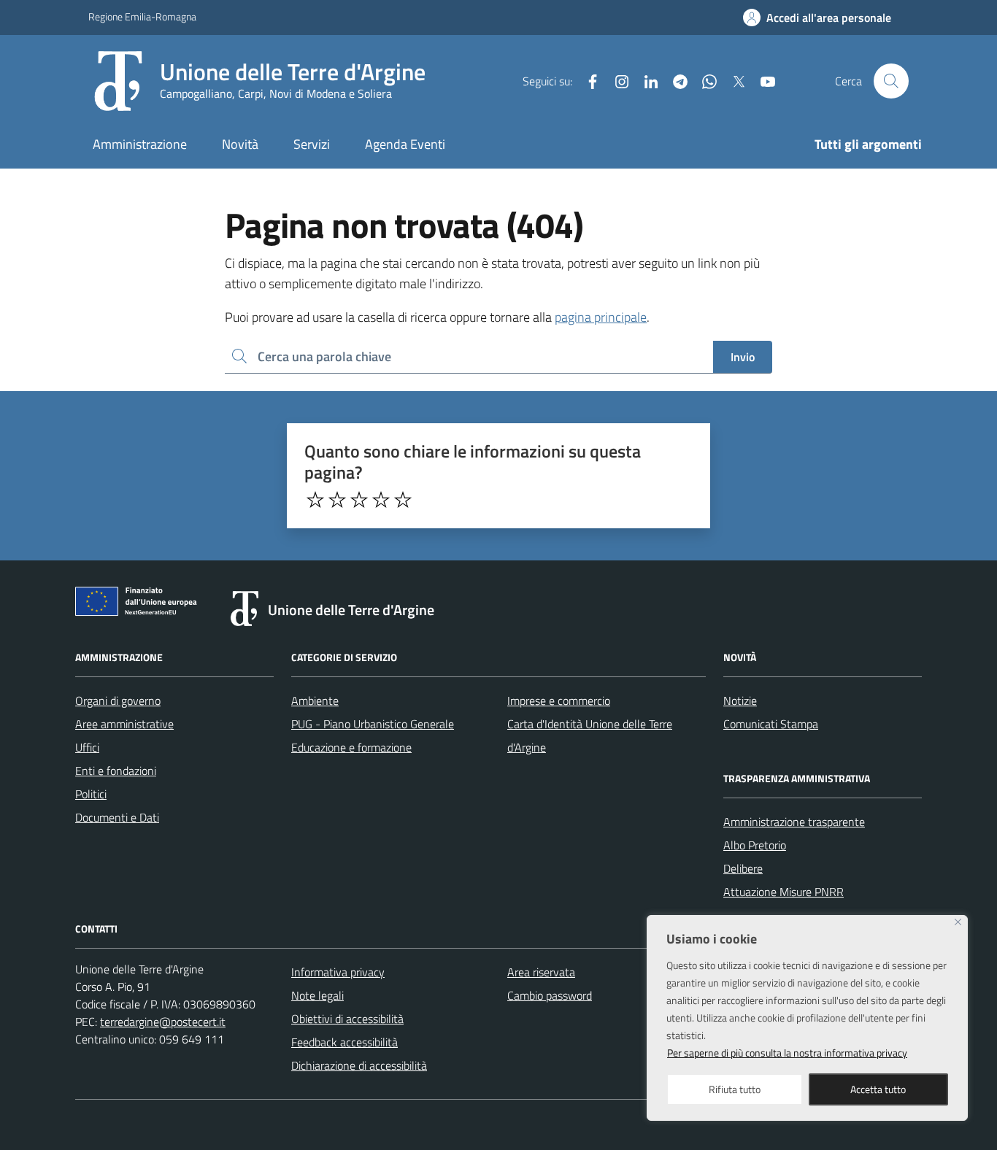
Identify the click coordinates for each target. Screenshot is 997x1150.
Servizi (311, 144)
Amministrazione (140, 144)
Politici (91, 794)
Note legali (317, 995)
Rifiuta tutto (735, 1089)
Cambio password (549, 995)
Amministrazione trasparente (794, 821)
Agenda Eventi (405, 144)
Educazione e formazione (351, 747)
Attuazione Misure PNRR (783, 891)
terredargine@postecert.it (163, 1021)
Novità (240, 144)
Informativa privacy (338, 972)
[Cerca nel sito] (891, 81)
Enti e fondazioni (115, 770)
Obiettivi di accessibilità (347, 1018)
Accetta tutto (878, 1089)
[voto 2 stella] (337, 500)
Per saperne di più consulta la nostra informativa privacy (787, 1052)
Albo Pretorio (754, 845)
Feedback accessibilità (344, 1042)
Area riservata (541, 972)
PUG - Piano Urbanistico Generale (372, 724)
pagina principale (601, 317)
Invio (743, 357)
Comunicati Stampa (770, 724)
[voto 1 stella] (315, 500)
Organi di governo (118, 700)
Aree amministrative (124, 724)
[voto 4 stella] (381, 500)
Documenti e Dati (117, 817)
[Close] (958, 922)
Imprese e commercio (558, 700)
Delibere (743, 868)
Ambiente (315, 700)
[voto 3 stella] (359, 500)
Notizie (740, 700)
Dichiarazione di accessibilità (359, 1065)
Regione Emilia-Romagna (142, 16)
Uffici (87, 747)
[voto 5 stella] (403, 500)
